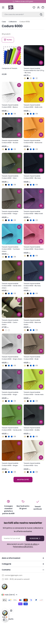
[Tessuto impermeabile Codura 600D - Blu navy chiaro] (34, 270)
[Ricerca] (41, 14)
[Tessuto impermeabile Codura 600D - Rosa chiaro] (34, 234)
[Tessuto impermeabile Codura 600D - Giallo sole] (34, 92)
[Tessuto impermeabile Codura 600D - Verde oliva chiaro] (12, 270)
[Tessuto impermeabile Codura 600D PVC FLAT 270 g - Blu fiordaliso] (33, 78)
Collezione (13, 22)
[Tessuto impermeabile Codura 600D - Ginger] (12, 450)
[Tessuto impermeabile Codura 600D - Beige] (3, 114)
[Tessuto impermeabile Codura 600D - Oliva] (12, 163)
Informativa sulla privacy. (23, 546)
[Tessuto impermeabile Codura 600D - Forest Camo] (6, 330)
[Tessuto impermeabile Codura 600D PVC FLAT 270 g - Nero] (28, 78)
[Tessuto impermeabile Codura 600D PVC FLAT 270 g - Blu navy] (34, 55)
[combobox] (23, 14)
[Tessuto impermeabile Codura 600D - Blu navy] (34, 163)
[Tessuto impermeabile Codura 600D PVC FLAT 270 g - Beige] (25, 78)
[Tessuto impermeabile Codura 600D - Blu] (9, 114)
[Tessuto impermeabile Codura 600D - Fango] (12, 198)
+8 (36, 78)
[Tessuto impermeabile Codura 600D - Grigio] (12, 379)
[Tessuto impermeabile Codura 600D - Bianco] (12, 92)
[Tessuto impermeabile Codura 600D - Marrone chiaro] (34, 307)
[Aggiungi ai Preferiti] (19, 48)
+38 (15, 114)
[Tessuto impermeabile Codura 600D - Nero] (6, 114)
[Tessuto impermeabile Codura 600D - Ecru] (34, 450)
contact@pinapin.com (13, 575)
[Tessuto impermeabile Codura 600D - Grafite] (34, 415)
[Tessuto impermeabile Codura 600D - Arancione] (34, 127)
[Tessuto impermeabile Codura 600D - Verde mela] (34, 379)
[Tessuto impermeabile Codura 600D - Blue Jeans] (11, 114)
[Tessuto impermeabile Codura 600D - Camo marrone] (3, 330)
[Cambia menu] (3, 7)
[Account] (38, 7)
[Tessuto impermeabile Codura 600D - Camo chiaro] (12, 307)
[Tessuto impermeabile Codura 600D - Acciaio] (12, 127)
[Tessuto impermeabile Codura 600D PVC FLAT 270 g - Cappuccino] (30, 78)
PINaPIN (10, 619)
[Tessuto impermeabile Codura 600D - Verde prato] (12, 415)
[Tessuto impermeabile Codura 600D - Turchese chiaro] (12, 234)
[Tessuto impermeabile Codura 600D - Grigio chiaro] (12, 344)
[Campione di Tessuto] (12, 55)
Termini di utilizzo (31, 544)
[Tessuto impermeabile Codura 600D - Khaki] (34, 344)
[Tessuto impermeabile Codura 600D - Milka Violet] (34, 198)
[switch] (5, 619)
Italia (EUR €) (10, 595)
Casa (4, 22)
